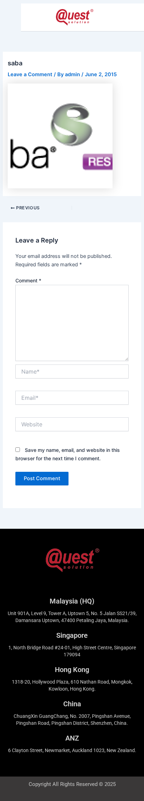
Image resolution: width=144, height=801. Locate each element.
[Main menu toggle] (129, 17)
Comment (28, 280)
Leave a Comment (30, 74)
